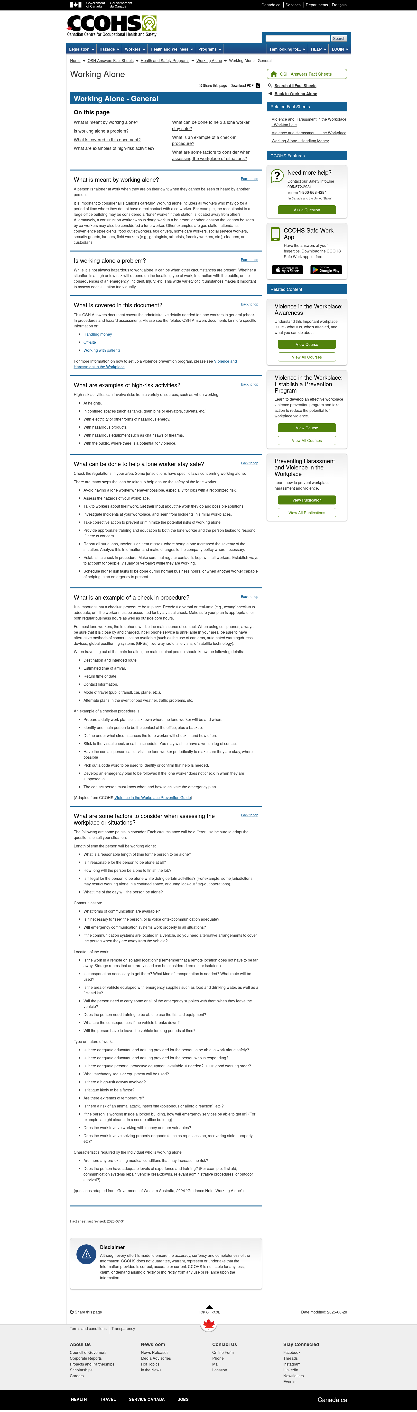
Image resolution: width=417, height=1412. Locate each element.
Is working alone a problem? (101, 130)
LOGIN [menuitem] (338, 49)
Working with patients (101, 350)
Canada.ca (332, 1399)
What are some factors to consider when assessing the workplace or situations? (211, 155)
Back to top (249, 178)
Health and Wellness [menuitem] (169, 49)
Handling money (97, 334)
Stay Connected (301, 1344)
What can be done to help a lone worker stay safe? (211, 125)
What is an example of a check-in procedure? (204, 140)
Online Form (223, 1352)
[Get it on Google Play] (326, 270)
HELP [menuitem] (316, 49)
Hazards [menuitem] (107, 49)
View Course (307, 344)
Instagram (291, 1364)
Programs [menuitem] (207, 49)
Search (339, 38)
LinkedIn (290, 1370)
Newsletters (293, 1375)
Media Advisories (156, 1358)
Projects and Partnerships (92, 1364)
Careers (77, 1375)
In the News (151, 1370)
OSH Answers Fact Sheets (306, 74)
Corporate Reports (86, 1358)
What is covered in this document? (107, 139)
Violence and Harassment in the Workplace (309, 132)
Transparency (123, 1328)
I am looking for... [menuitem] (285, 49)
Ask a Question (307, 210)
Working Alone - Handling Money (300, 141)
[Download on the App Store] (288, 270)
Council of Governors (88, 1352)
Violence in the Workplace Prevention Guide (152, 797)
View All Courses (307, 357)
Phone (218, 1358)
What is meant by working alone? (106, 122)
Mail (216, 1364)
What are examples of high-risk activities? (114, 148)
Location (219, 1370)
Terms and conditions (88, 1328)
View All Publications (306, 512)
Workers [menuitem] (132, 49)
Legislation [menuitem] (79, 49)
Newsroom (153, 1344)
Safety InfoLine (321, 181)
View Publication (307, 500)
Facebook (291, 1352)
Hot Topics (150, 1364)
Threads (290, 1358)
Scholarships (81, 1370)
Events (289, 1381)
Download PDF (242, 85)
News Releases (154, 1352)
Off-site (89, 342)
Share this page (215, 85)
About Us (80, 1344)
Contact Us (224, 1344)
